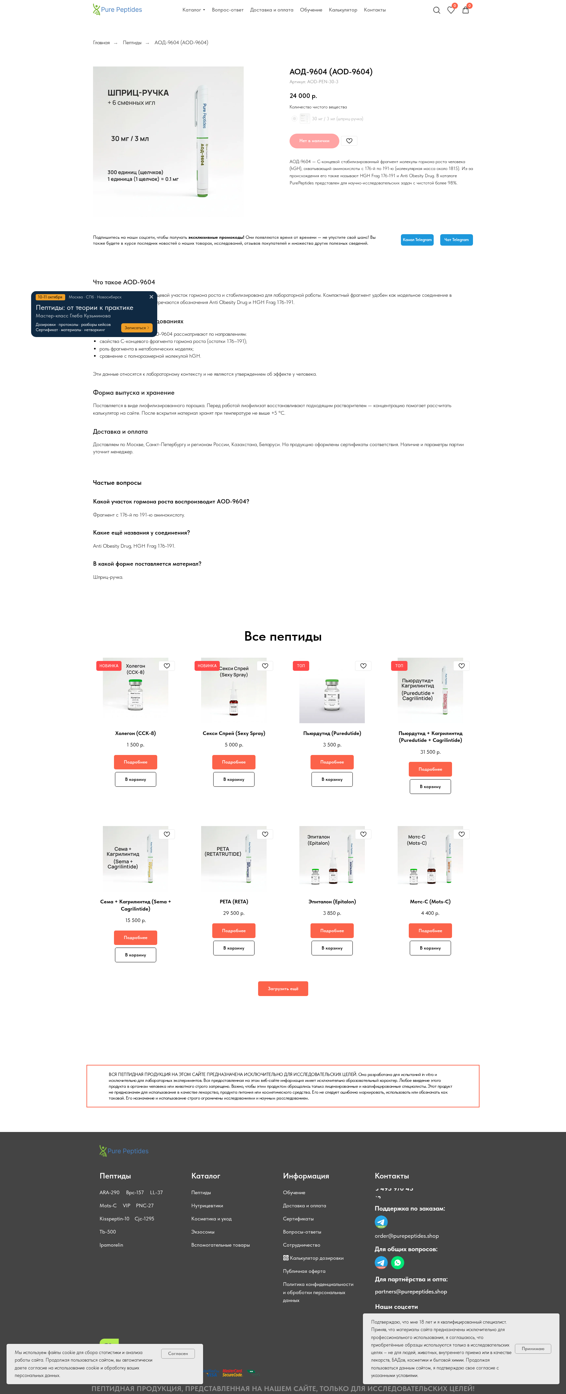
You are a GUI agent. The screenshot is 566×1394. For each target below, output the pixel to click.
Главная (101, 42)
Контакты (392, 1175)
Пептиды (132, 42)
